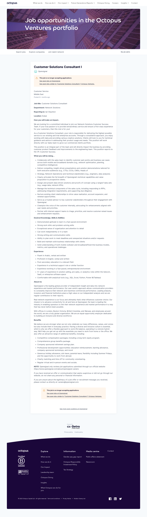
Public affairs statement (95, 457)
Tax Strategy (68, 470)
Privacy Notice (67, 498)
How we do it (50, 3)
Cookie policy (79, 432)
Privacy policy (68, 432)
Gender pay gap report (72, 457)
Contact (134, 3)
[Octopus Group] (12, 3)
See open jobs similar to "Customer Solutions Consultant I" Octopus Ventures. (67, 84)
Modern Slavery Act (79, 498)
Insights (44, 482)
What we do (38, 3)
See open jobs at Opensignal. (49, 81)
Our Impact (45, 467)
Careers (115, 3)
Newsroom (90, 462)
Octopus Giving (103, 3)
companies (37, 52)
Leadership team (47, 472)
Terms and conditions (53, 498)
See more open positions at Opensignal (73, 409)
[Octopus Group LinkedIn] (115, 499)
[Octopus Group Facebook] (110, 499)
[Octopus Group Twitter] (120, 499)
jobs (21, 52)
